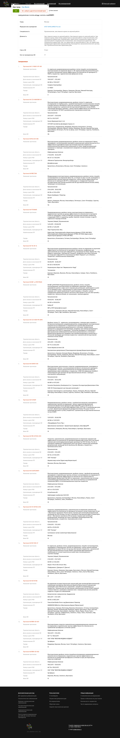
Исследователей (64, 4)
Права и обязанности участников (91, 698)
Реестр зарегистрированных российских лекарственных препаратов (27, 716)
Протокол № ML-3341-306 (30, 139)
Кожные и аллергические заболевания (26, 702)
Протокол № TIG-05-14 (30, 246)
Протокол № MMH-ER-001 (31, 621)
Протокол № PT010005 (30, 209)
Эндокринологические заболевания (25, 710)
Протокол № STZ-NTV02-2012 (32, 507)
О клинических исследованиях (90, 696)
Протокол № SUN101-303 (30, 363)
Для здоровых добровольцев (27, 696)
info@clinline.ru (77, 729)
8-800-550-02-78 (85, 725)
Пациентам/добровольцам (57, 698)
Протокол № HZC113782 (30, 581)
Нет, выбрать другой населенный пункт (34, 11)
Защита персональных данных (59, 707)
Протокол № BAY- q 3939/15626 (32, 282)
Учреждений (51, 4)
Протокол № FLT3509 (29, 400)
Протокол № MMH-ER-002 (31, 651)
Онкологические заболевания (27, 698)
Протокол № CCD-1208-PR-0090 (33, 320)
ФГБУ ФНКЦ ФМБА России (52, 26)
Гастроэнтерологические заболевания (26, 706)
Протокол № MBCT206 (30, 173)
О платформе (53, 696)
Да (16, 11)
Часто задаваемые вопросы (89, 704)
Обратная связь (54, 704)
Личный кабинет (110, 4)
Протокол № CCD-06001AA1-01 (32, 99)
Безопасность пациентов (89, 701)
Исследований (39, 4)
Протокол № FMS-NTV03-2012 (32, 436)
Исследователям (54, 701)
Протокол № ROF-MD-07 (30, 543)
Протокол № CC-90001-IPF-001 (32, 66)
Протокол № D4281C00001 (31, 470)
